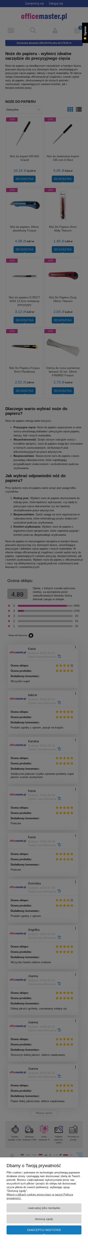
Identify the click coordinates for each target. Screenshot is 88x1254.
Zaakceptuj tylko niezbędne (44, 1208)
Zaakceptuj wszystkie (44, 1230)
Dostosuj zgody (44, 1219)
